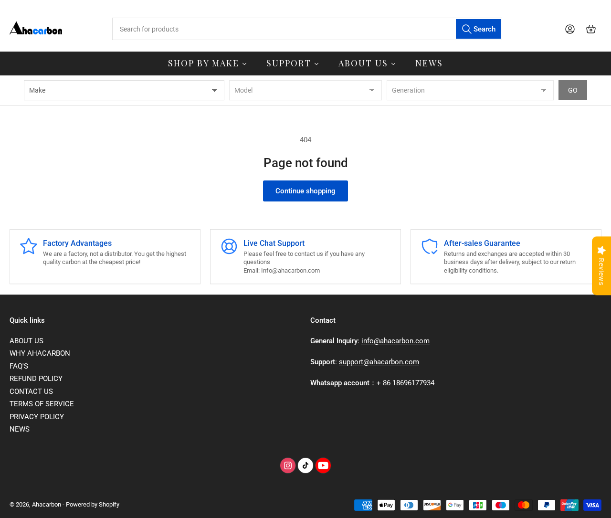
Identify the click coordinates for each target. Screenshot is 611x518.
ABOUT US (26, 341)
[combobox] (307, 29)
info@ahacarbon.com (395, 341)
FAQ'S (19, 366)
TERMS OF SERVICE (42, 404)
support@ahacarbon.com (379, 362)
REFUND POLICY (36, 378)
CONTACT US (31, 391)
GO (573, 90)
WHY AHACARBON (40, 353)
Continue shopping (305, 191)
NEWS (20, 429)
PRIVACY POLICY (37, 416)
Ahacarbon (46, 504)
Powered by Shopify (92, 504)
